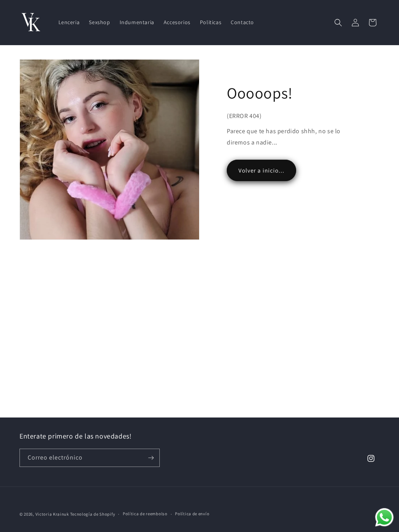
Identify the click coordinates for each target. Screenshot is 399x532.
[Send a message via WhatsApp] (384, 517)
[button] (338, 22)
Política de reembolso (145, 513)
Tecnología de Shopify (92, 514)
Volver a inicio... (261, 170)
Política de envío (192, 513)
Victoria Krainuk (52, 514)
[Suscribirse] (150, 458)
